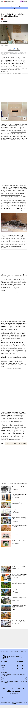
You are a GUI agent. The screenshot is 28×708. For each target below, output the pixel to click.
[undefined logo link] (9, 1)
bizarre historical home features (17, 60)
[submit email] (25, 678)
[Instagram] (17, 663)
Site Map (2, 669)
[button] (25, 42)
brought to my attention (7, 125)
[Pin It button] (5, 42)
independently (5, 52)
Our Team (3, 663)
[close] (27, 706)
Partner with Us (24, 698)
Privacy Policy (5, 682)
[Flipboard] (22, 668)
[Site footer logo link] (14, 656)
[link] (19, 487)
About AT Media (14, 698)
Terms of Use (24, 681)
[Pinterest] (22, 666)
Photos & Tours (4, 6)
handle (8, 415)
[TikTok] (22, 663)
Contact (2, 667)
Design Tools (20, 6)
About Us (3, 665)
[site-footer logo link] (4, 698)
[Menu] (2, 1)
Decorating (10, 6)
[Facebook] (17, 666)
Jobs (19, 698)
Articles (14, 6)
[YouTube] (17, 668)
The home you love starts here (14, 651)
